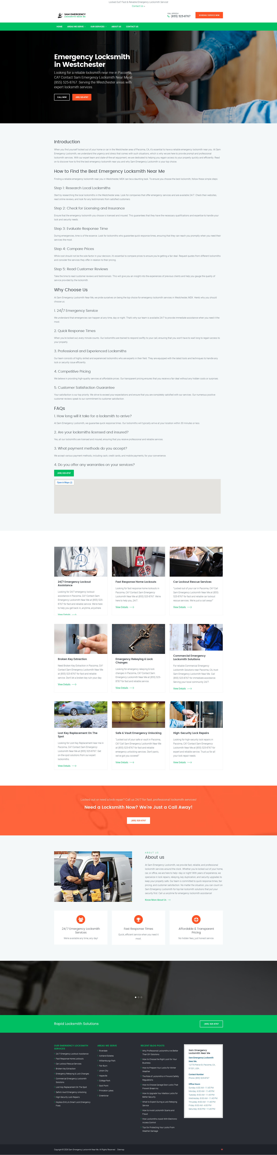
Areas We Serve (75, 26)
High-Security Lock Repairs (68, 1097)
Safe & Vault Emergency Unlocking (71, 1092)
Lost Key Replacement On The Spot (71, 1087)
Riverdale (103, 1050)
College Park (104, 1080)
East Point (103, 1085)
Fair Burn (103, 1065)
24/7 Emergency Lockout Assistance (72, 1053)
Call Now (62, 97)
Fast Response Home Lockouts (70, 1058)
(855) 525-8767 (180, 16)
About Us (116, 26)
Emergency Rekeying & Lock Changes (72, 1073)
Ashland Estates (106, 1055)
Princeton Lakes (106, 1090)
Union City (103, 1070)
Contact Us (137, 6)
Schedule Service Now (209, 15)
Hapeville (103, 1075)
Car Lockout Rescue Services (68, 1063)
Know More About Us (155, 899)
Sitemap (120, 1149)
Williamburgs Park (107, 1060)
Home (59, 26)
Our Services (97, 26)
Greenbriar (104, 1095)
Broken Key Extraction (66, 1068)
